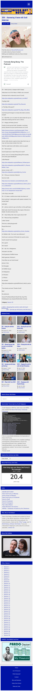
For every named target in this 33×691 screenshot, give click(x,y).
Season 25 (7, 611)
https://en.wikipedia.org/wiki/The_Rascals (14, 104)
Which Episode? (16, 674)
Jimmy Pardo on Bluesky (9, 495)
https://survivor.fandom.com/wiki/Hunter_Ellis (15, 181)
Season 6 (6, 576)
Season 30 (10, 302)
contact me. (11, 527)
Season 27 (7, 615)
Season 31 (7, 622)
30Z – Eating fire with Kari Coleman (8, 327)
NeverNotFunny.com (17, 50)
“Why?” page (22, 522)
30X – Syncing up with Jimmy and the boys (8, 365)
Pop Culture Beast (7, 505)
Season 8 (6, 580)
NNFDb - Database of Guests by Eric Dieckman (15, 508)
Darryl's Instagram (7, 503)
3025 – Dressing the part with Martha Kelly (24, 327)
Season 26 (7, 613)
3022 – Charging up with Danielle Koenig (23, 383)
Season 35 (7, 629)
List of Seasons (16, 670)
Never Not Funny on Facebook (10, 497)
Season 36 (7, 631)
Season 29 (7, 618)
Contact (16, 677)
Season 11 (7, 585)
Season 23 (7, 607)
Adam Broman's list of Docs (10, 506)
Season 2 (6, 568)
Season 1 (6, 567)
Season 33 (7, 626)
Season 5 (6, 574)
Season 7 (6, 578)
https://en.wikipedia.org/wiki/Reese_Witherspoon (16, 162)
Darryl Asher (14, 23)
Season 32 (7, 624)
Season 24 (7, 609)
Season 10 (7, 583)
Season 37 (7, 633)
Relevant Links (16, 686)
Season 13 (7, 589)
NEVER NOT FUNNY (8, 492)
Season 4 (6, 572)
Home (16, 667)
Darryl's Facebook (7, 501)
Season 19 (7, 600)
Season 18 (7, 598)
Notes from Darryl (16, 683)
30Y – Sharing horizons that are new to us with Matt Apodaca (8, 346)
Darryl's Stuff (6, 499)
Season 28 (7, 616)
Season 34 (7, 628)
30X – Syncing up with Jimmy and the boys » (18, 309)
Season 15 (7, 592)
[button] (13, 552)
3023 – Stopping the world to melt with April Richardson (24, 365)
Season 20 (7, 602)
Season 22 (7, 605)
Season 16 (7, 594)
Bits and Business (16, 680)
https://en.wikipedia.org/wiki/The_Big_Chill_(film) (16, 110)
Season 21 (7, 604)
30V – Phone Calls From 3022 (9, 382)
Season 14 (7, 591)
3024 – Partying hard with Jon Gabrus (24, 345)
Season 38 (7, 635)
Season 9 (6, 581)
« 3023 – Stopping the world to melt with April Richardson (15, 307)
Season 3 (6, 570)
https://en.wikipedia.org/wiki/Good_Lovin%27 (15, 98)
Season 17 (7, 596)
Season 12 (7, 587)
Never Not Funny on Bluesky (10, 493)
